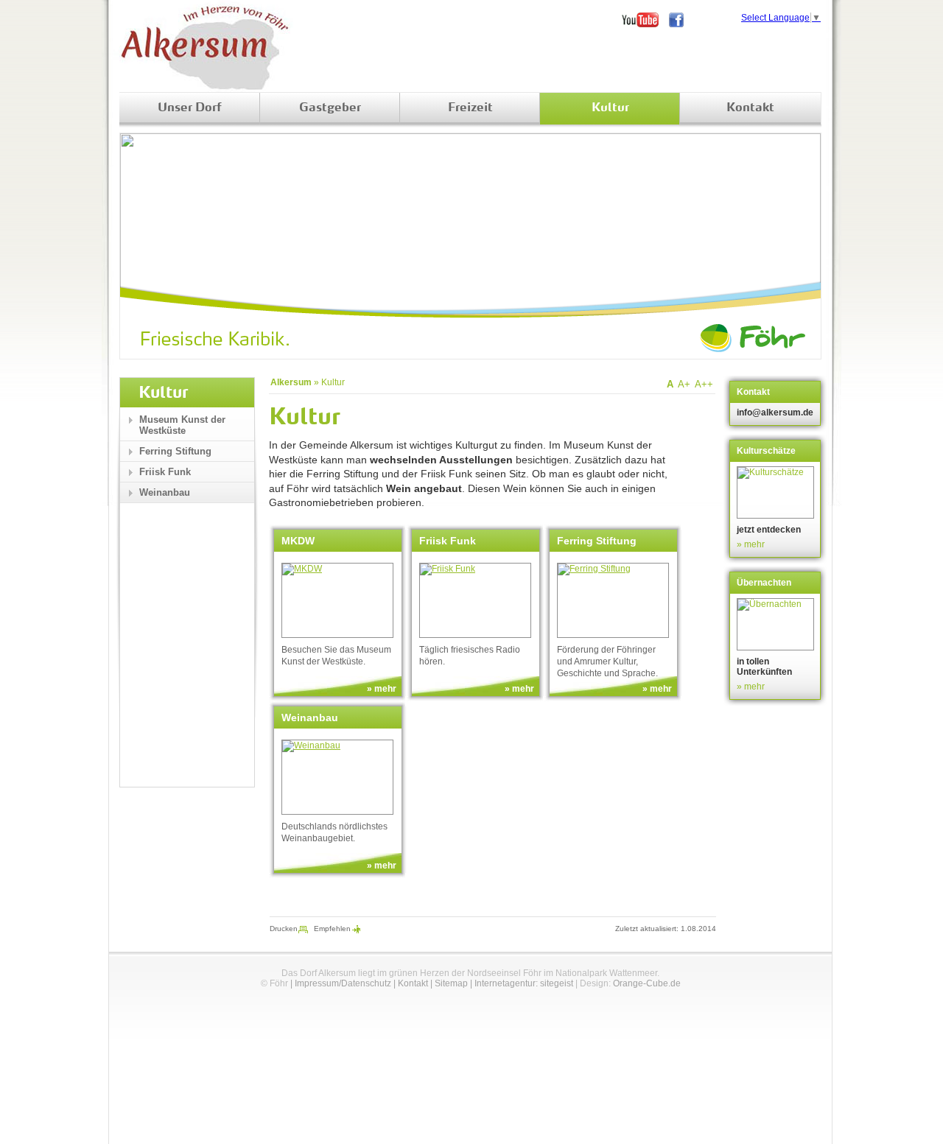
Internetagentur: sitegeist (523, 983)
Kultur (610, 108)
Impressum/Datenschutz (343, 983)
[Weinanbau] (337, 777)
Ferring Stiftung (175, 451)
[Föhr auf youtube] (645, 20)
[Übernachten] (777, 624)
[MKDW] (337, 600)
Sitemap (451, 983)
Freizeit (470, 108)
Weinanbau (164, 492)
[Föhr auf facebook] (681, 20)
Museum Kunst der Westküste (182, 425)
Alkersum (291, 382)
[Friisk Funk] (475, 600)
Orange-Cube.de (647, 983)
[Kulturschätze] (777, 492)
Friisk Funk (165, 471)
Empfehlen (332, 928)
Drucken (284, 928)
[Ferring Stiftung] (613, 600)
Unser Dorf (190, 108)
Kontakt (750, 108)
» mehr (381, 689)
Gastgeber (330, 108)
